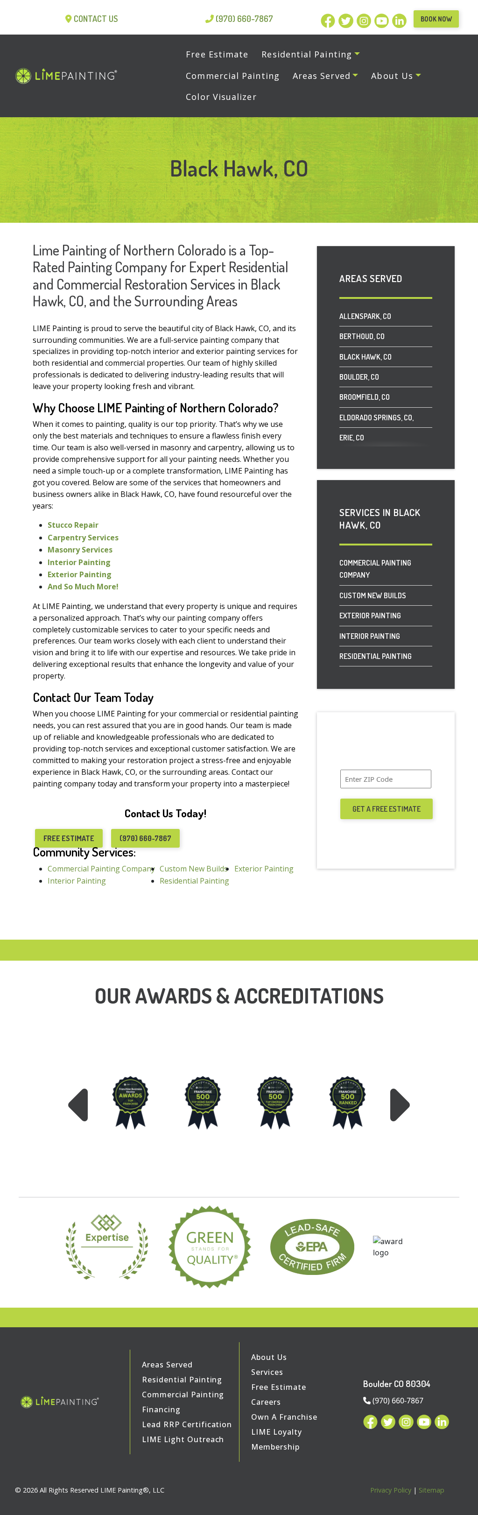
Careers (266, 1402)
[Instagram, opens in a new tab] (365, 19)
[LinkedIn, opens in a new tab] (399, 19)
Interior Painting (79, 562)
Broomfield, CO (364, 397)
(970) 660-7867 (244, 19)
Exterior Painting (80, 574)
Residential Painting (375, 656)
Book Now (436, 19)
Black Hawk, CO (365, 356)
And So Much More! (83, 586)
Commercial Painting (183, 1394)
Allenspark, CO (365, 316)
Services (267, 1372)
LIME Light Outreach (183, 1439)
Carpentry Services (83, 537)
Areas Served (167, 1364)
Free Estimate (68, 838)
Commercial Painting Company (375, 569)
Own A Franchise (284, 1417)
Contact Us (96, 19)
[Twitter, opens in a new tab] (347, 19)
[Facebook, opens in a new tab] (329, 19)
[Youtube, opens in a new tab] (383, 19)
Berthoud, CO (362, 336)
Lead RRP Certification (187, 1424)
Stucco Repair (73, 525)
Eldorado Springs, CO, (376, 417)
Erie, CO (351, 437)
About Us (269, 1357)
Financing (161, 1409)
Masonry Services (80, 550)
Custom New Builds (372, 595)
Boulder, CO (359, 377)
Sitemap (431, 1490)
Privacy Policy (390, 1490)
